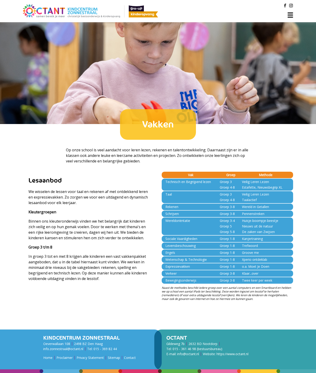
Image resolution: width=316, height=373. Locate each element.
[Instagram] (291, 5)
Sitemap (114, 357)
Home (48, 357)
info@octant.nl (188, 354)
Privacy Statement (90, 357)
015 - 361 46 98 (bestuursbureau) (197, 349)
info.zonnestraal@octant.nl (63, 349)
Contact (130, 357)
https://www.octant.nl (232, 354)
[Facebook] (285, 5)
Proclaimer (64, 357)
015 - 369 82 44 (105, 349)
